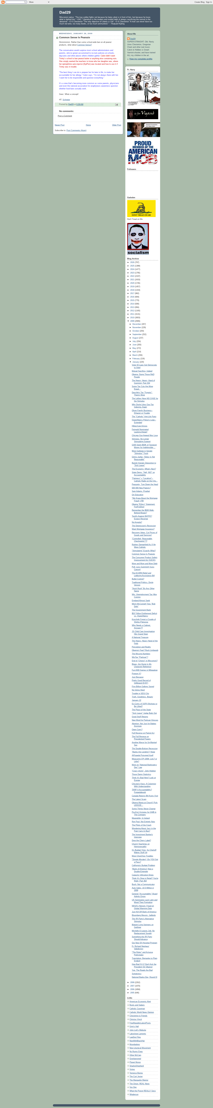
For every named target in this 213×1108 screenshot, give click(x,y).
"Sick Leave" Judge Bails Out (144, 713)
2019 (132, 287)
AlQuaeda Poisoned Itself (142, 755)
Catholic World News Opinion (142, 1012)
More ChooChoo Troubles (142, 856)
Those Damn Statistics (141, 774)
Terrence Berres (136, 1073)
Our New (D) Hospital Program (144, 943)
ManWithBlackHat (137, 1041)
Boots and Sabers (137, 1005)
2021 (132, 280)
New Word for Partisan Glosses (145, 720)
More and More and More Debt (144, 564)
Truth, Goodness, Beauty (142, 697)
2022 (132, 276)
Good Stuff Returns (140, 717)
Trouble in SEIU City (140, 694)
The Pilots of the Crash (141, 825)
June (134, 345)
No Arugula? (137, 522)
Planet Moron (135, 1062)
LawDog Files (135, 1037)
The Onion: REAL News (140, 1084)
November (137, 327)
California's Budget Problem (143, 865)
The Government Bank (141, 610)
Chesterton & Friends (138, 1016)
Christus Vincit (136, 1019)
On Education (137, 495)
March (135, 355)
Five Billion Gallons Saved (143, 687)
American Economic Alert (140, 1002)
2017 (132, 293)
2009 (132, 321)
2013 (132, 307)
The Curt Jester (136, 1077)
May (134, 348)
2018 (132, 290)
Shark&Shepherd (137, 1066)
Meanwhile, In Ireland (141, 818)
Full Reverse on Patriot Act (143, 733)
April (134, 352)
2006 (132, 989)
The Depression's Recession (144, 526)
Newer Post (59, 125)
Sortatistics (136, 974)
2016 (132, 297)
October (136, 331)
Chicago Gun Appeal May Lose (145, 435)
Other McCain (135, 1055)
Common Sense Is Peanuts (143, 554)
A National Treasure (140, 637)
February (136, 359)
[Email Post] (116, 105)
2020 (132, 283)
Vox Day (133, 1087)
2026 (132, 262)
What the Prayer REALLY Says (143, 1091)
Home (88, 125)
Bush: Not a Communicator (143, 884)
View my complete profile (140, 59)
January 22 (136, 700)
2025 (132, 266)
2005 (132, 993)
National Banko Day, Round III (144, 977)
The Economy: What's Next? (144, 469)
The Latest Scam (139, 799)
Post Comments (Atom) (76, 130)
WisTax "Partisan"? (140, 657)
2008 (132, 982)
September (137, 334)
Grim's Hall (134, 1027)
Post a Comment (65, 116)
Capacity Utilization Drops (143, 875)
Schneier (66, 100)
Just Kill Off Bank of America (144, 912)
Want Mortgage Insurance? (143, 529)
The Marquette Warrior (139, 1080)
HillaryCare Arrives (139, 426)
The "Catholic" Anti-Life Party (144, 417)
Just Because (137, 677)
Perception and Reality (141, 647)
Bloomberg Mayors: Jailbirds (144, 915)
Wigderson (134, 1095)
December (137, 324)
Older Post (116, 125)
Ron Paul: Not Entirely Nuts (143, 822)
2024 (132, 269)
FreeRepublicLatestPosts (140, 1023)
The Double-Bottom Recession (145, 749)
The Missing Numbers (141, 654)
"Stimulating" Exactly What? (144, 551)
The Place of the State (141, 710)
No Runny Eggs (136, 1052)
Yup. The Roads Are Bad (142, 970)
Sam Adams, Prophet (141, 491)
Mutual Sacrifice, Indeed (142, 371)
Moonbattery (135, 1044)
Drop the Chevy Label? (141, 841)
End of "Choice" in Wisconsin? (145, 661)
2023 (132, 273)
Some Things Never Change (143, 809)
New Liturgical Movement (140, 1048)
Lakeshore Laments (138, 1034)
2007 (132, 986)
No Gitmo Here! (138, 690)
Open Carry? (137, 730)
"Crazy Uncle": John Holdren (144, 771)
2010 (132, 318)
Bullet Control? (138, 579)
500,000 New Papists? (141, 488)
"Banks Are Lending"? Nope (143, 752)
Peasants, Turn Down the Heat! (145, 484)
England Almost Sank (141, 601)
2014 (132, 304)
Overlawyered (135, 1059)
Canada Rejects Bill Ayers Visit (145, 796)
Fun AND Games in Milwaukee (145, 670)
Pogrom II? (136, 674)
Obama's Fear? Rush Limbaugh (145, 650)
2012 (132, 311)
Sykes (132, 1069)
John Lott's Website (138, 1030)
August (135, 338)
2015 (132, 300)
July (134, 341)
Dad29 (65, 12)
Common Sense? (84, 45)
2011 (132, 314)
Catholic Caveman (137, 1009)
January (136, 362)
